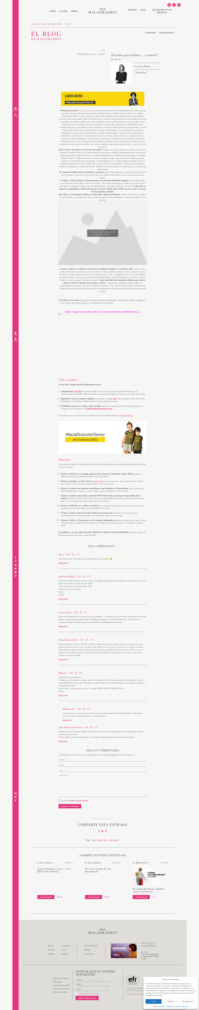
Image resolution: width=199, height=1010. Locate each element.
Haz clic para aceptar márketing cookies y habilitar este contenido (103, 233)
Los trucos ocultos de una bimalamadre (98, 870)
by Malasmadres (140, 862)
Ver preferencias (188, 1001)
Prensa (87, 950)
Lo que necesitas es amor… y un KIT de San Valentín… (54, 870)
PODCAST (132, 10)
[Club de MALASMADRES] (102, 13)
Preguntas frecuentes (61, 978)
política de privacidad (91, 993)
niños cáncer (113, 840)
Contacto (89, 954)
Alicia (61, 554)
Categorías (150, 33)
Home (53, 11)
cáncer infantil (96, 840)
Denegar (171, 1001)
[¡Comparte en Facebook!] (99, 831)
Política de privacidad (173, 1006)
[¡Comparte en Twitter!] (102, 831)
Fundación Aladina (98, 481)
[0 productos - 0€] (179, 5)
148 (57, 897)
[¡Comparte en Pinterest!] (106, 831)
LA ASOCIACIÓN (91, 946)
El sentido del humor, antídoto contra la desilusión (148, 890)
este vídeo (78, 391)
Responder (63, 563)
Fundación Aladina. (126, 415)
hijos (105, 840)
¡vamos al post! (46, 897)
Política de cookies (159, 1006)
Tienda (74, 11)
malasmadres (36, 24)
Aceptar (153, 1001)
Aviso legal (184, 1006)
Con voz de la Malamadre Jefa (148, 944)
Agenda (65, 954)
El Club (63, 11)
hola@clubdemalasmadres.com (99, 408)
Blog (143, 10)
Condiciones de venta (61, 989)
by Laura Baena (142, 66)
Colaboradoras (166, 33)
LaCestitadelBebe (67, 576)
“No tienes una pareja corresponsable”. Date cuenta (150, 956)
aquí (138, 312)
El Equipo (66, 946)
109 (105, 897)
